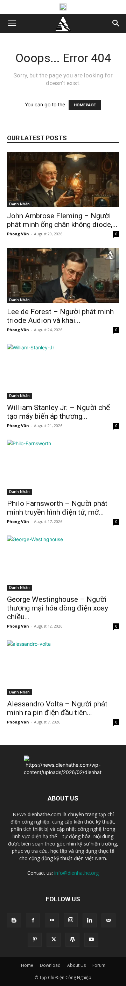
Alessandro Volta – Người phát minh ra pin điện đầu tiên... (57, 708)
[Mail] (108, 920)
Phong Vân (18, 233)
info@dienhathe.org (76, 873)
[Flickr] (52, 920)
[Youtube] (91, 940)
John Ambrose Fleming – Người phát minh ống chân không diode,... (62, 220)
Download (50, 965)
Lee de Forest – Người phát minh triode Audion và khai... (60, 316)
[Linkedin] (90, 920)
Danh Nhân (19, 204)
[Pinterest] (35, 940)
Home (27, 965)
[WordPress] (72, 940)
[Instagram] (71, 920)
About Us (76, 965)
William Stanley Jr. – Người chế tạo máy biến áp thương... (58, 411)
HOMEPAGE (85, 105)
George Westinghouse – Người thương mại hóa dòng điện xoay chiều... (57, 608)
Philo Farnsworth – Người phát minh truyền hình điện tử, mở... (57, 507)
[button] (12, 23)
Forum (98, 965)
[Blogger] (14, 920)
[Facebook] (33, 920)
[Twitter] (54, 940)
